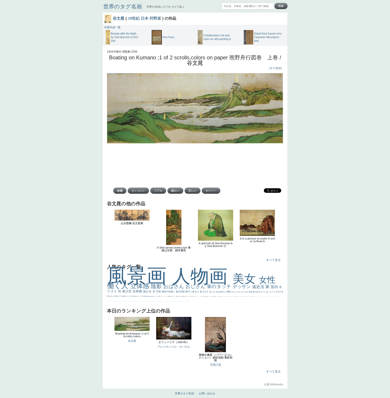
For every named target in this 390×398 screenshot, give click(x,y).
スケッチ (156, 296)
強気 (177, 296)
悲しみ (212, 292)
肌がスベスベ (173, 296)
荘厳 (215, 296)
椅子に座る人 (193, 291)
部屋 (231, 296)
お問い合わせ (207, 393)
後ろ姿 (256, 292)
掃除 (160, 296)
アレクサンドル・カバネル (174, 346)
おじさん (196, 286)
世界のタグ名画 (122, 6)
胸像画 (213, 296)
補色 (225, 296)
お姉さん (112, 296)
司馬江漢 (215, 364)
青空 (237, 296)
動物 (134, 296)
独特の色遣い (169, 291)
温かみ (148, 291)
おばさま (180, 296)
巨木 (239, 296)
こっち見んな (227, 296)
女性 (267, 279)
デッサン (242, 286)
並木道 (117, 296)
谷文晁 (118, 18)
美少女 (127, 291)
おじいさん (236, 292)
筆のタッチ (220, 286)
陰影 (157, 286)
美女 (246, 278)
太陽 (241, 296)
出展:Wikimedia (273, 384)
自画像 (149, 296)
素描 (235, 296)
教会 (251, 292)
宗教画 (168, 296)
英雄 (205, 296)
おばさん (174, 286)
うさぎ (250, 296)
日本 (145, 18)
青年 (240, 296)
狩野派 (155, 18)
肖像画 (123, 296)
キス (229, 296)
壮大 (243, 296)
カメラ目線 (224, 296)
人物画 (202, 276)
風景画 (139, 276)
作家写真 (185, 296)
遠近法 (258, 286)
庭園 (230, 296)
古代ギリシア (246, 296)
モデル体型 (190, 296)
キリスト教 (129, 296)
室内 (275, 287)
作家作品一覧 (112, 27)
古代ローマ (210, 296)
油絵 (203, 296)
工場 (238, 296)
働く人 (118, 286)
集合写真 (181, 291)
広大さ (205, 292)
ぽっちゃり (271, 292)
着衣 (244, 296)
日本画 (248, 296)
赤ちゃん (262, 292)
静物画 (146, 296)
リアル (166, 296)
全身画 (137, 291)
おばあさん (221, 292)
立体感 (140, 285)
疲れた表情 (252, 296)
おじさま (245, 292)
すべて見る (273, 260)
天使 (159, 291)
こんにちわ (233, 296)
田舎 (279, 292)
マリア (141, 296)
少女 (138, 296)
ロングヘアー (198, 296)
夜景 (187, 296)
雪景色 (152, 296)
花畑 (220, 296)
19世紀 (134, 18)
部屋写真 (193, 296)
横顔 (229, 292)
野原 (208, 296)
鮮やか (201, 296)
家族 (206, 296)
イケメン (163, 296)
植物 (183, 296)
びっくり (217, 296)
